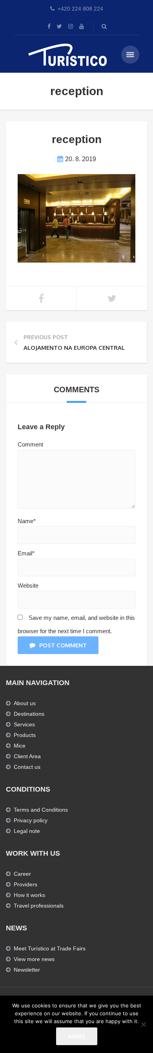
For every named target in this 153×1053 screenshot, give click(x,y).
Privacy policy (30, 820)
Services (24, 724)
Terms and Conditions (41, 810)
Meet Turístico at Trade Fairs (50, 948)
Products (25, 735)
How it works (29, 895)
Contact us (27, 767)
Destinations (29, 714)
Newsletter (27, 970)
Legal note (27, 831)
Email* (26, 553)
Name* (27, 521)
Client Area (27, 756)
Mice (20, 745)
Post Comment (63, 645)
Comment (30, 444)
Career (22, 874)
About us (25, 703)
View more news (34, 959)
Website (28, 585)
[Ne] (143, 1024)
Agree (77, 1036)
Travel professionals (39, 905)
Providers (25, 884)
